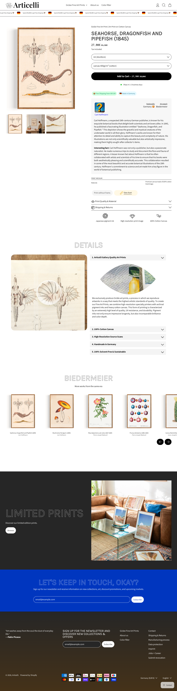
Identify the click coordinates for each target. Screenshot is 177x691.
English (166, 678)
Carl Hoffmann (101, 114)
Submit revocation (156, 657)
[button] (15, 123)
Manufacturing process (159, 639)
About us (94, 5)
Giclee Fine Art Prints (129, 630)
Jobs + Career (154, 653)
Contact (152, 630)
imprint (151, 648)
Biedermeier (161, 106)
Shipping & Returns (157, 635)
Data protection (155, 644)
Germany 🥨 (149, 106)
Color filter (106, 5)
